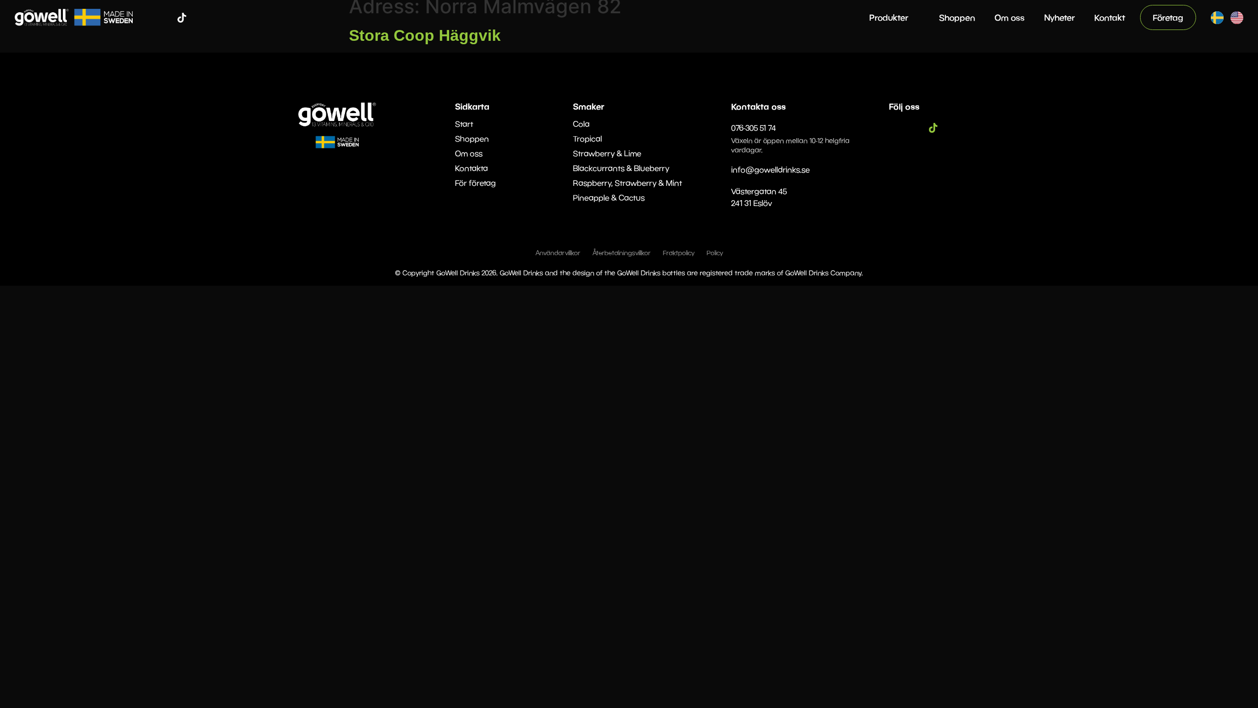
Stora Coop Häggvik (425, 35)
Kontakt (1109, 17)
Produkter (888, 17)
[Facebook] (152, 18)
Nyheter (1059, 17)
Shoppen (957, 17)
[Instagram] (167, 18)
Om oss (1010, 17)
